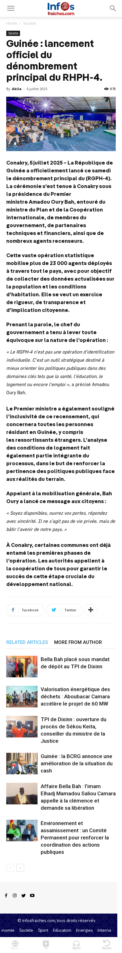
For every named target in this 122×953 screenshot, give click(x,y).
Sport (43, 930)
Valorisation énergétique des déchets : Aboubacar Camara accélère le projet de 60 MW (75, 696)
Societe (29, 23)
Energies (84, 930)
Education (62, 930)
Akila (17, 88)
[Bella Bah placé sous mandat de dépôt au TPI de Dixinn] (22, 666)
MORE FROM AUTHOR (78, 642)
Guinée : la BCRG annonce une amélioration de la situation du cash (77, 763)
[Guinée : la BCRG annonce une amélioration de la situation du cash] (22, 763)
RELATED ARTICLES (27, 642)
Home (11, 23)
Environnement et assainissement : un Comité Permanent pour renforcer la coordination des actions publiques (75, 837)
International (110, 930)
